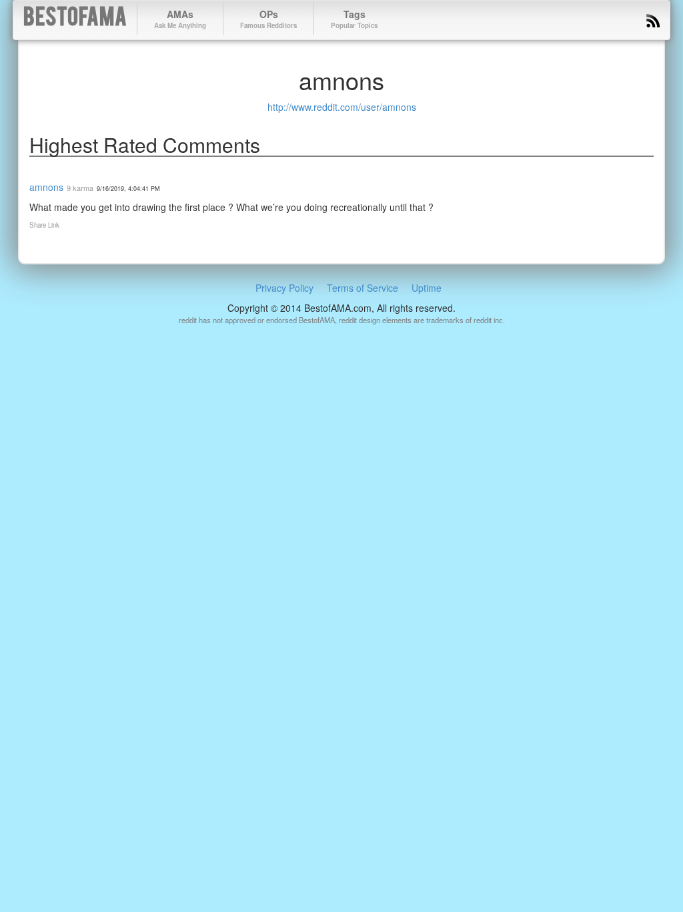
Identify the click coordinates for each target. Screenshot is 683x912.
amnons (46, 187)
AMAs (180, 18)
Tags (354, 18)
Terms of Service (362, 287)
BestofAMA (75, 19)
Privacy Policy (284, 287)
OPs (268, 18)
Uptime (427, 287)
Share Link (44, 225)
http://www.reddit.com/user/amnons (341, 106)
